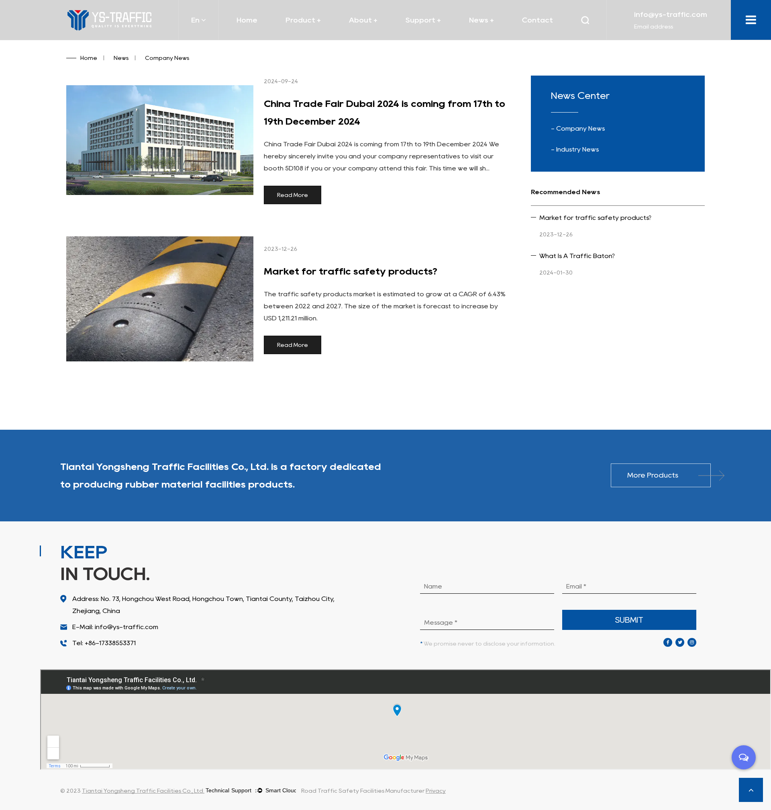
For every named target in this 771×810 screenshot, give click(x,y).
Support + (423, 20)
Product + (303, 20)
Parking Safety (309, 39)
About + (363, 20)
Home (247, 20)
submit (629, 619)
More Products (652, 475)
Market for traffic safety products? (350, 271)
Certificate (367, 39)
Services (419, 39)
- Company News (578, 128)
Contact (537, 20)
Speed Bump (318, 36)
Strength (437, 38)
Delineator (316, 35)
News (121, 57)
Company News (492, 39)
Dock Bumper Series (319, 38)
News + (481, 20)
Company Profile (380, 38)
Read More (292, 195)
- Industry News (575, 149)
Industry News (500, 38)
